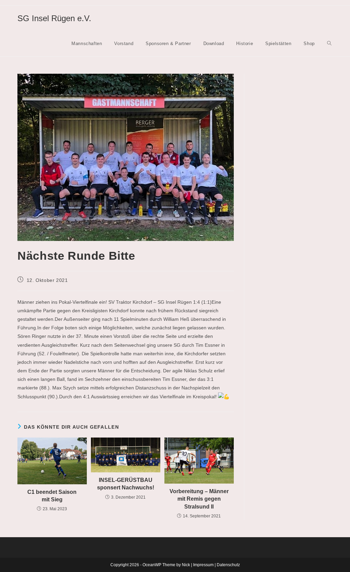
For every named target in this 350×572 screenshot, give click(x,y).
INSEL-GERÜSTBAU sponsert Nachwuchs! (125, 483)
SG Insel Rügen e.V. (54, 18)
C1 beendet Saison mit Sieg (52, 495)
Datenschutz (228, 564)
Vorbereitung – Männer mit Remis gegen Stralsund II (199, 499)
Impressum (203, 564)
